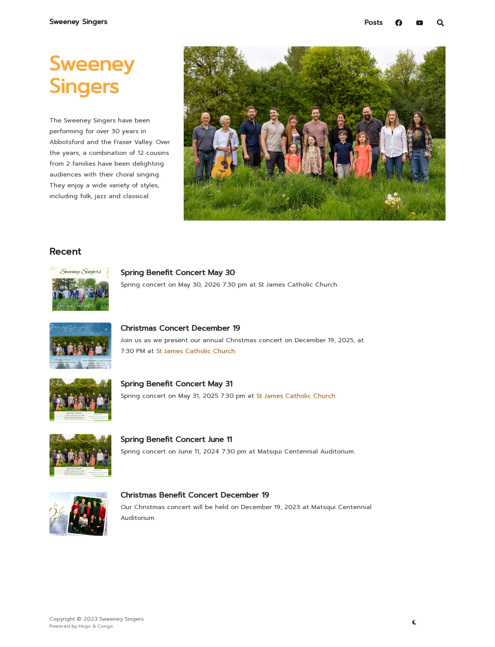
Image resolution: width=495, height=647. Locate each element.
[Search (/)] (440, 20)
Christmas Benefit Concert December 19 (195, 494)
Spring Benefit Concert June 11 (176, 439)
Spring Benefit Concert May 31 (176, 383)
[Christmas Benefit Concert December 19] (80, 512)
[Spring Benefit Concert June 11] (80, 457)
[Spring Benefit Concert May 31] (80, 401)
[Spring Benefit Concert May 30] (80, 290)
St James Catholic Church (195, 351)
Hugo (85, 626)
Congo (105, 626)
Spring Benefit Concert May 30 (178, 272)
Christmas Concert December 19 (180, 328)
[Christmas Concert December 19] (80, 346)
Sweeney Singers (79, 21)
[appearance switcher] (414, 622)
